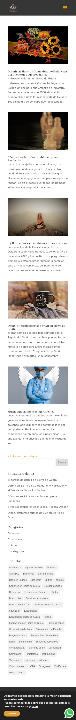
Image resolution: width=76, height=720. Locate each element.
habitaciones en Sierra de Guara (26, 623)
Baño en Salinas (18, 580)
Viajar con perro (17, 666)
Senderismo (25, 641)
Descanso (14, 592)
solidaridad (55, 647)
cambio (60, 580)
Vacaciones (15, 660)
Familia (47, 617)
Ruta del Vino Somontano (44, 635)
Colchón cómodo (53, 586)
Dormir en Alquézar (19, 604)
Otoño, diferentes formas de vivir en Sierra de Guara (36, 327)
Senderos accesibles (47, 641)
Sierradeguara (17, 647)
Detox (55, 592)
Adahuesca (15, 567)
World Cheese (16, 672)
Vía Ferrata (60, 666)
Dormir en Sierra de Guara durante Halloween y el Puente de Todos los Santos (37, 73)
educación (14, 610)
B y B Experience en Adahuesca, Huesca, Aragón (38, 243)
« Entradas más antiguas (23, 456)
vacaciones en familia (36, 660)
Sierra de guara (36, 647)
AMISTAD (14, 573)
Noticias (12, 545)
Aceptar (12, 713)
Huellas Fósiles (56, 623)
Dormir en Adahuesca (37, 598)
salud (12, 641)
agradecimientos (34, 567)
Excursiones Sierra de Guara (24, 617)
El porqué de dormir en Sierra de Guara (32, 479)
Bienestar (13, 533)
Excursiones (15, 539)
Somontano (15, 654)
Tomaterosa (31, 654)
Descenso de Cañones (36, 592)
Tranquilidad (48, 654)
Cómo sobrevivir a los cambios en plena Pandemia (33, 159)
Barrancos (28, 573)
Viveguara (44, 666)
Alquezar (51, 567)
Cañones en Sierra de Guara (24, 586)
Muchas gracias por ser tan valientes (31, 412)
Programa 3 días (18, 635)
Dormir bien (15, 598)
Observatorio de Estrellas (49, 629)
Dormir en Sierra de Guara (48, 604)
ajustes (33, 706)
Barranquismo (45, 573)
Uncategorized (17, 551)
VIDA (32, 666)
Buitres (48, 580)
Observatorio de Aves (20, 629)
